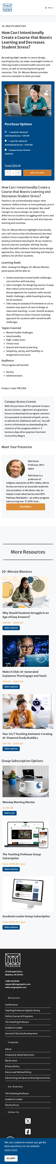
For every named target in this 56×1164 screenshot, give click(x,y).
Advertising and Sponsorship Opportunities (27, 1078)
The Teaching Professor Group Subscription (21, 856)
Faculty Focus (12, 1105)
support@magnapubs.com (17, 984)
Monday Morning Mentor (18, 802)
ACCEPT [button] (11, 1158)
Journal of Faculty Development (21, 1033)
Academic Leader (14, 1027)
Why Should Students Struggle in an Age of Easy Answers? (25, 615)
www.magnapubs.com (15, 987)
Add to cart (37, 173)
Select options (11, 628)
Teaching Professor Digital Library (22, 1010)
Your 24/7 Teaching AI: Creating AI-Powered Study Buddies (27, 736)
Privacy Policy (12, 1066)
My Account (11, 1060)
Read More (26, 506)
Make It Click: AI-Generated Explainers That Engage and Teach (24, 673)
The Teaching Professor (17, 1022)
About (8, 1049)
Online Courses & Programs (19, 1016)
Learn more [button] (11, 1150)
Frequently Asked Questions (19, 1055)
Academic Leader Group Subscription (26, 916)
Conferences (11, 1004)
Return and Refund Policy (18, 1072)
